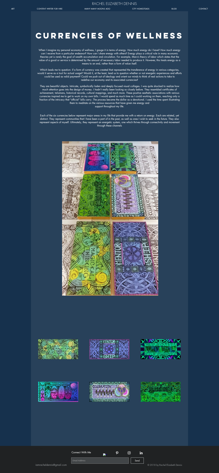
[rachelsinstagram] (129, 453)
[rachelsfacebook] (105, 455)
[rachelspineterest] (117, 453)
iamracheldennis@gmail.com (51, 465)
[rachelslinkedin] (141, 453)
